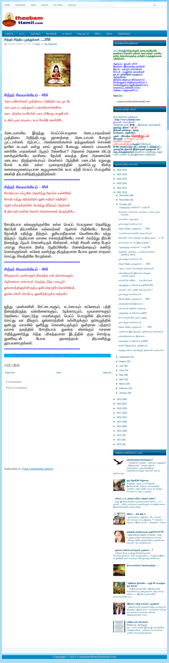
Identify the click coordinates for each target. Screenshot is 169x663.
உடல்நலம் (67, 33)
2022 (119, 188)
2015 (119, 421)
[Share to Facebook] (15, 365)
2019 (119, 404)
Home (7, 5)
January (123, 393)
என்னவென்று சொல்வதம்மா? (140, 460)
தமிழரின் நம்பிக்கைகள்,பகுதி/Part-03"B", (146, 532)
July (121, 366)
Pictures (58, 5)
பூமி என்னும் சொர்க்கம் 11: (130, 224)
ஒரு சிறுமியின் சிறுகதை (138, 480)
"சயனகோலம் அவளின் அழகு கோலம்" (135, 233)
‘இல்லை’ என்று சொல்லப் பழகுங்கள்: (143, 604)
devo (38, 44)
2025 (119, 174)
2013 (119, 431)
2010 (119, 444)
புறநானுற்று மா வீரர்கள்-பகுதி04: (132, 313)
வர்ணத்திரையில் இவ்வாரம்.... (131, 304)
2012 (119, 435)
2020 (119, 399)
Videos (44, 5)
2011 (119, 439)
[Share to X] (12, 365)
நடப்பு (22, 33)
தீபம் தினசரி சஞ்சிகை (125, 116)
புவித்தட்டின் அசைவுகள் (137, 622)
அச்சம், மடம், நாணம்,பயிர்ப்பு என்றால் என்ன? (135, 498)
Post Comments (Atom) (37, 469)
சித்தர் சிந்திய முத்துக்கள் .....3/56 (134, 228)
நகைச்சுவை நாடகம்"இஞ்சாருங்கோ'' (134, 242)
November (124, 200)
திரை (109, 33)
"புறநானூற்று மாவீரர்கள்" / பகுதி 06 (134, 247)
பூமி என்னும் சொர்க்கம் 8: (129, 322)
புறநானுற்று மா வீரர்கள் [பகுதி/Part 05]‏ (135, 285)
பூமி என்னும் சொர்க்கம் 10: (130, 259)
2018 (119, 408)
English (72, 5)
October (123, 204)
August (123, 361)
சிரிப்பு (98, 33)
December (124, 195)
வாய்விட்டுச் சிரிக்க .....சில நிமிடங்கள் (135, 280)
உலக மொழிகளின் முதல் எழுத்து (132, 317)
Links (33, 5)
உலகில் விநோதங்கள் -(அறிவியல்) (132, 345)
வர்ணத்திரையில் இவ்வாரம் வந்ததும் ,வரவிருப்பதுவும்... (134, 274)
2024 (119, 179)
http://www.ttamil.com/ (127, 119)
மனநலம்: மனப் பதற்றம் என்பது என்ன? (135, 289)
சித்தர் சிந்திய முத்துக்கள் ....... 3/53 (135, 327)
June (122, 370)
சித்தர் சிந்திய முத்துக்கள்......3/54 (134, 299)
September (124, 357)
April (121, 379)
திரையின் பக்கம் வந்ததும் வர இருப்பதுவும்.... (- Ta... (141, 238)
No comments (51, 44)
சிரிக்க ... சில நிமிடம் (136, 514)
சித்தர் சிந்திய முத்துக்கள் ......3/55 (27, 39)
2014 (119, 426)
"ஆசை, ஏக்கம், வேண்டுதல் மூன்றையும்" (136, 268)
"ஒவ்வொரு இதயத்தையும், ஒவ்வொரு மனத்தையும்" (141, 331)
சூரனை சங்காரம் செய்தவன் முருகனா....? (134, 550)
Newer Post (10, 372)
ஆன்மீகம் (35, 33)
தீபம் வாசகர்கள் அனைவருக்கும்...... (143, 565)
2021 (119, 192)
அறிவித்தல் (124, 33)
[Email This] (5, 365)
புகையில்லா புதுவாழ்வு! (128, 219)
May (121, 375)
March (122, 384)
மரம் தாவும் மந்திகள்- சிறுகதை (132, 308)
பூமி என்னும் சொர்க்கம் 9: (129, 294)
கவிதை (9, 33)
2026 (119, 170)
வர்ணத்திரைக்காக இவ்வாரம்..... (133, 336)
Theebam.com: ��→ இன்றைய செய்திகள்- (137, 124)
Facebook (20, 5)
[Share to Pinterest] (18, 365)
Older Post (107, 372)
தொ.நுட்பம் (83, 33)
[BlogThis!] (8, 365)
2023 (119, 183)
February (123, 388)
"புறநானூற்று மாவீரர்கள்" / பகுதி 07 (134, 207)
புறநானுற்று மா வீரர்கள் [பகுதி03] (133, 341)
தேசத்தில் (51, 33)
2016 (119, 417)
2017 (119, 413)
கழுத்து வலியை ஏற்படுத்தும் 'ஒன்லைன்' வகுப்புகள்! (141, 350)
